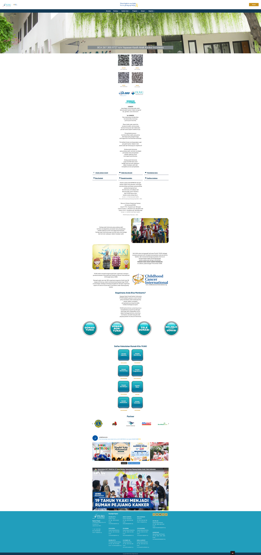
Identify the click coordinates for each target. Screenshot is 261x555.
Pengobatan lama (152, 173)
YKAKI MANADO (137, 410)
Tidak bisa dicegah (126, 173)
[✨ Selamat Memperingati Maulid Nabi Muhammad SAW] (121, 451)
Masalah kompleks (126, 178)
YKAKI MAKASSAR (123, 410)
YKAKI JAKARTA (124, 362)
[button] (254, 4)
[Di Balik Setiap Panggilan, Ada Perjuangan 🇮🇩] (101, 451)
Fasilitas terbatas (152, 178)
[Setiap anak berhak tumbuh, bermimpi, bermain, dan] (140, 451)
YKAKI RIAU (137, 394)
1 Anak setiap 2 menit (101, 173)
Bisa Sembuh (99, 178)
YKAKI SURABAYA (124, 394)
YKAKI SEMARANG (123, 378)
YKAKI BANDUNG (137, 362)
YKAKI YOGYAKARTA (137, 378)
